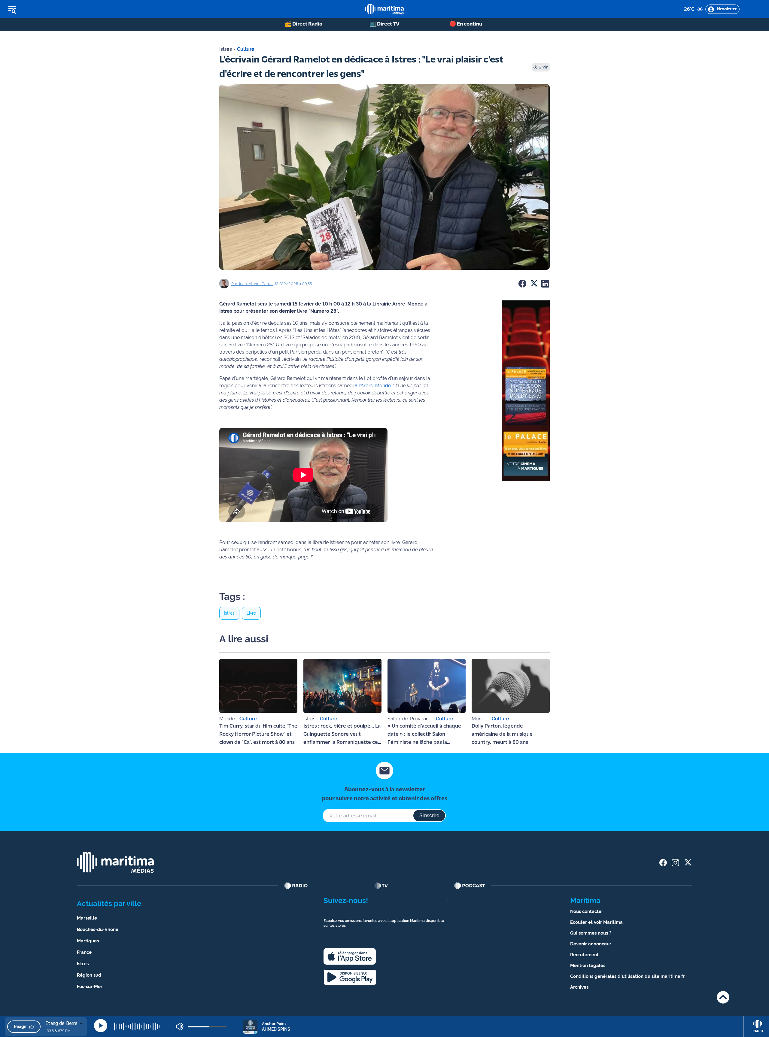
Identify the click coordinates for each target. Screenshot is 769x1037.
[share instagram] (675, 862)
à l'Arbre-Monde (373, 385)
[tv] (381, 885)
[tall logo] (384, 9)
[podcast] (469, 885)
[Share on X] (533, 283)
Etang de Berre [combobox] (61, 1023)
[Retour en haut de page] (723, 997)
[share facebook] (663, 862)
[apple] (350, 956)
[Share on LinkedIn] (545, 283)
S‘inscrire (429, 815)
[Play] (100, 1025)
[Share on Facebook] (522, 283)
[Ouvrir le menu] (42, 9)
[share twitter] (687, 862)
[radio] (296, 885)
